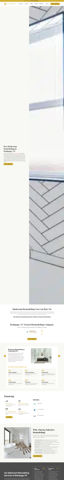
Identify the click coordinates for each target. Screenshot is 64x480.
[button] (5, 356)
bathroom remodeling (16, 153)
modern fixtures (10, 356)
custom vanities (21, 355)
